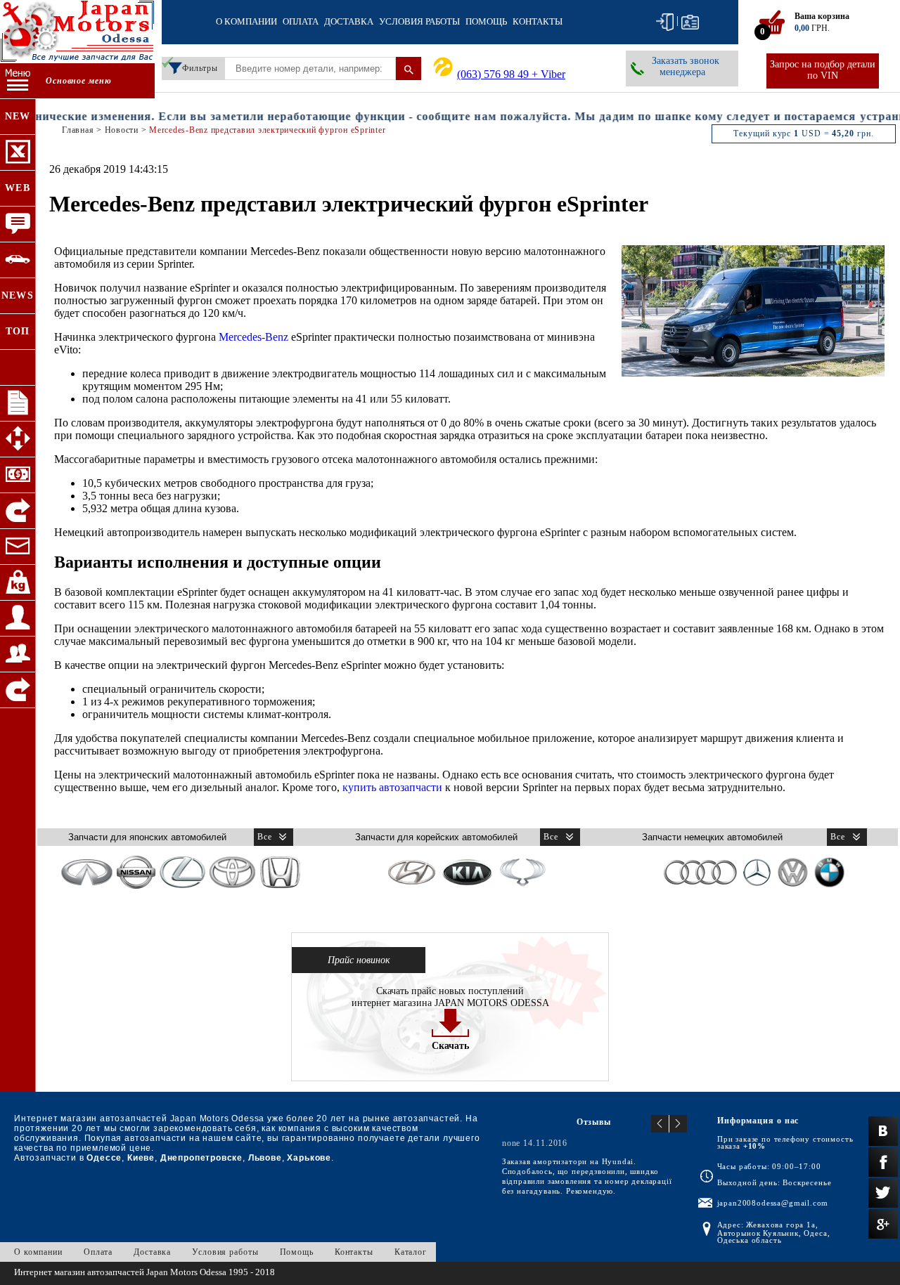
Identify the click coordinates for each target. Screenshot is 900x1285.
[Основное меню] (17, 81)
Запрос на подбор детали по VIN (822, 70)
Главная (78, 130)
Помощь (486, 21)
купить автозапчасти (392, 787)
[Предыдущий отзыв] (660, 1124)
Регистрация (690, 22)
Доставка (348, 21)
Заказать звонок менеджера (685, 66)
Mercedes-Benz (253, 337)
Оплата (301, 21)
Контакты (537, 21)
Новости (122, 130)
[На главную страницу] (77, 33)
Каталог (410, 1252)
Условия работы (419, 21)
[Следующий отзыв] (678, 1124)
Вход (665, 22)
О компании (246, 21)
